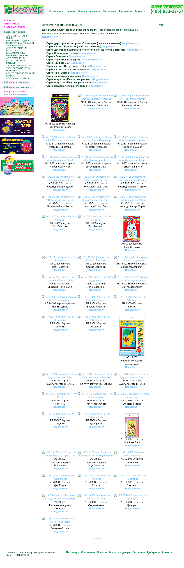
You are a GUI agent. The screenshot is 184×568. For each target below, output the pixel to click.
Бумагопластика (15, 53)
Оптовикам (109, 11)
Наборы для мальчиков (15, 94)
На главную (72, 552)
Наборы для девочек (14, 91)
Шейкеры (11, 76)
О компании (56, 11)
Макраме (10, 63)
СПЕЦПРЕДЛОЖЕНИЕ (14, 27)
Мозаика (11, 50)
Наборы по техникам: (15, 32)
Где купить (125, 11)
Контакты (140, 11)
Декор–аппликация (16, 48)
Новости (70, 11)
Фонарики (11, 71)
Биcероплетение (15, 61)
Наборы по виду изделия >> (18, 87)
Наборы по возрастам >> (16, 82)
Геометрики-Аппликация (20, 43)
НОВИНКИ (9, 21)
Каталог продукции (89, 11)
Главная (47, 25)
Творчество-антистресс (20, 66)
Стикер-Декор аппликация (20, 73)
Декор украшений (15, 58)
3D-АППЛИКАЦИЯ (14, 45)
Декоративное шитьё (17, 78)
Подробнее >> (50, 36)
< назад (97, 538)
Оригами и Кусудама (17, 40)
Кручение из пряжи (17, 56)
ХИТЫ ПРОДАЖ (12, 24)
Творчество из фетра (18, 68)
